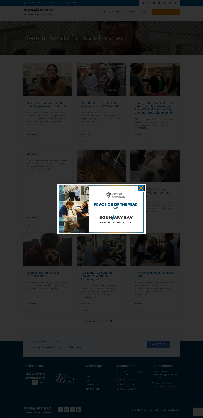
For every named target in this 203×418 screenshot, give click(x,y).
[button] (141, 188)
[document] (101, 209)
